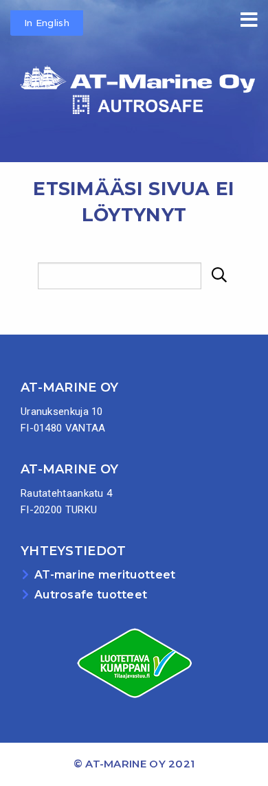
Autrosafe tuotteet (90, 594)
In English (46, 22)
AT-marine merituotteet (105, 574)
